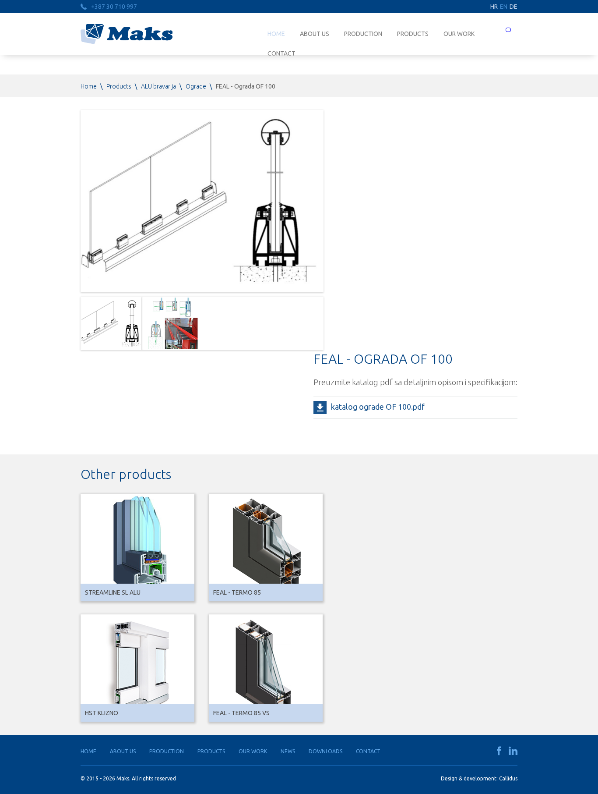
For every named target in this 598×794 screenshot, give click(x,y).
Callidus (508, 778)
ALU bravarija (158, 86)
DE (513, 6)
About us (314, 33)
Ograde (196, 86)
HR (494, 6)
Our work (459, 33)
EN (503, 6)
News (288, 751)
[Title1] (111, 323)
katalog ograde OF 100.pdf (378, 406)
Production (363, 33)
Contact (368, 751)
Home (276, 33)
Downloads (325, 751)
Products (413, 33)
